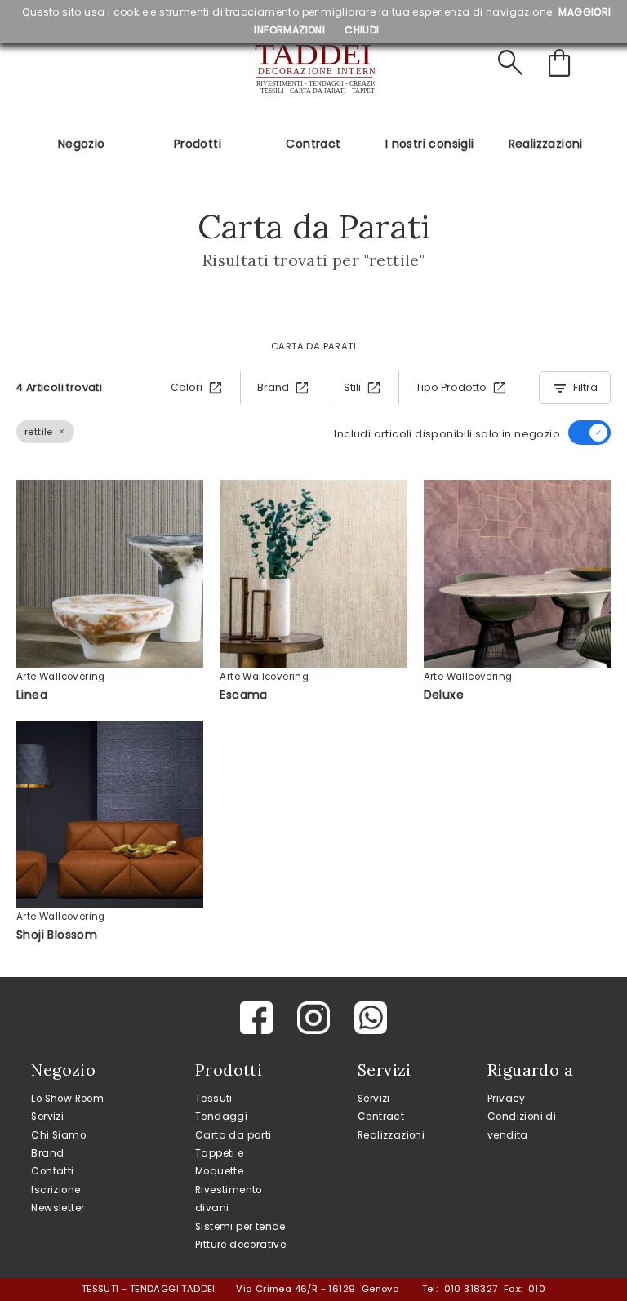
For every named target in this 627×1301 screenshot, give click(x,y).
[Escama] (313, 573)
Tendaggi (221, 1116)
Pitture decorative (240, 1244)
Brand (47, 1153)
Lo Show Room (67, 1098)
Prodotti (197, 143)
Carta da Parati (313, 346)
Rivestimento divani (228, 1198)
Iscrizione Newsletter (57, 1198)
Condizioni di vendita (521, 1125)
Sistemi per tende (240, 1226)
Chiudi (362, 30)
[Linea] (109, 573)
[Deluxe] (517, 573)
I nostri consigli (429, 143)
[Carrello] (562, 63)
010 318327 (471, 1288)
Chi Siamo (58, 1135)
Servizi (47, 1116)
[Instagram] (313, 1017)
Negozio (81, 143)
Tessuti (214, 1098)
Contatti (52, 1171)
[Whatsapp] (370, 1017)
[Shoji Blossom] (109, 814)
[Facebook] (256, 1017)
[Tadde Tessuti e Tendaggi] (313, 69)
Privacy (506, 1098)
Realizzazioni (546, 143)
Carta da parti (233, 1135)
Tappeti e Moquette (219, 1162)
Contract (313, 143)
